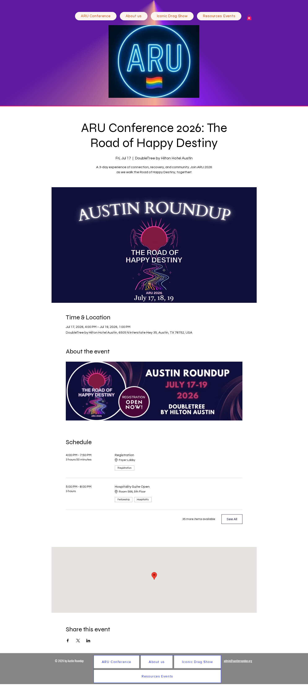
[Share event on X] (78, 640)
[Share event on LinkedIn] (88, 640)
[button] (134, 16)
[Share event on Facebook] (68, 640)
